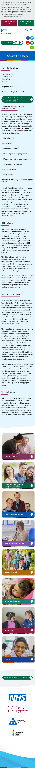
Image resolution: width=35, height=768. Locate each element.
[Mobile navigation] (31, 29)
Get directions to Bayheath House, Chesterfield (12, 99)
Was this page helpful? (16, 678)
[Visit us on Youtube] (28, 43)
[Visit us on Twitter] (32, 38)
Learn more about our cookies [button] (12, 17)
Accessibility (10, 43)
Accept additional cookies (25, 23)
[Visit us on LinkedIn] (32, 43)
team (17, 133)
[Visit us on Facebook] (28, 38)
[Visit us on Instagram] (32, 47)
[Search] (26, 29)
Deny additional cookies (8, 23)
